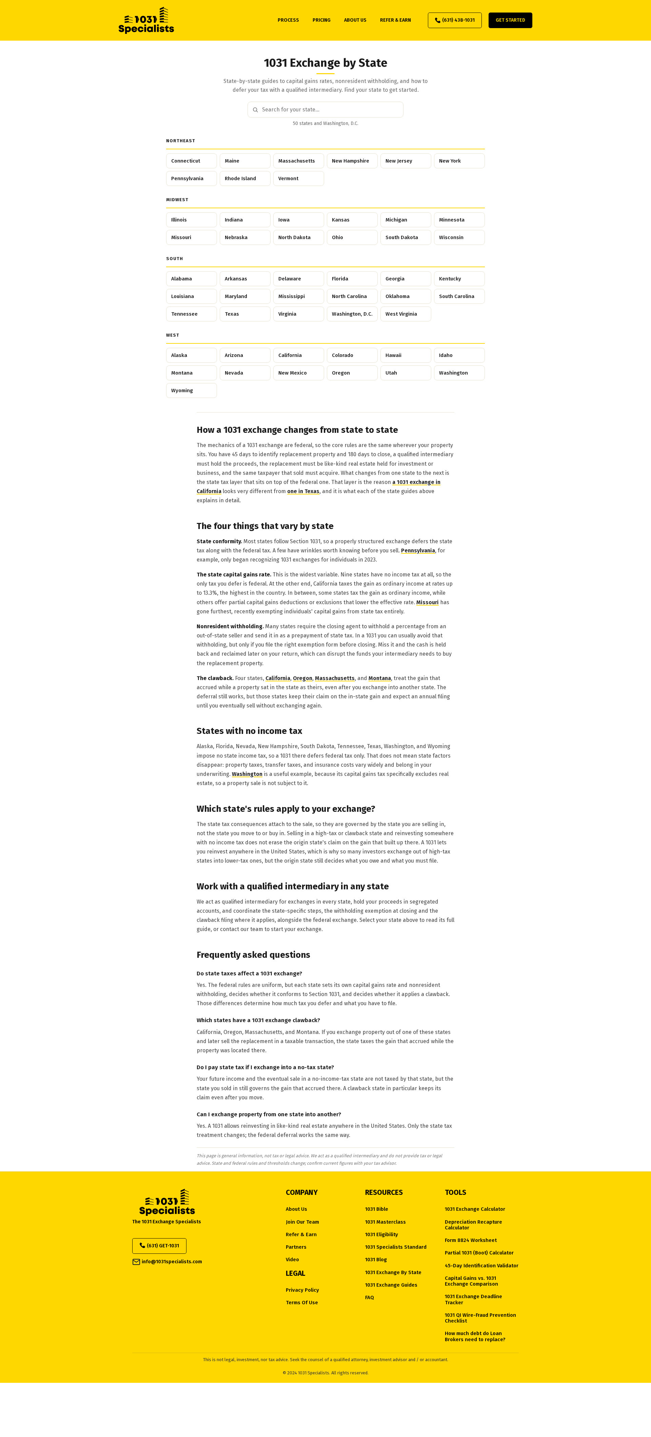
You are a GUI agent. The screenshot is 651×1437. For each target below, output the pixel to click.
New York (450, 161)
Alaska (179, 355)
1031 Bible (376, 1209)
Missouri (181, 237)
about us (355, 20)
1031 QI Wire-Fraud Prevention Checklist (480, 1318)
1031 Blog (376, 1260)
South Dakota (402, 237)
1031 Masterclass (385, 1222)
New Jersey (399, 161)
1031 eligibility (381, 1235)
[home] (146, 20)
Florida (340, 279)
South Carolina (456, 296)
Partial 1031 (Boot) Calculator (479, 1253)
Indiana (234, 220)
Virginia (287, 314)
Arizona (234, 355)
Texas (232, 314)
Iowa (284, 220)
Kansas (341, 220)
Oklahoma (398, 296)
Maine (232, 161)
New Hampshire (350, 161)
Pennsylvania (187, 178)
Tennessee (184, 314)
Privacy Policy (302, 1290)
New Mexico (292, 373)
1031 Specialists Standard (396, 1247)
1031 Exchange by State (393, 1272)
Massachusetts (296, 161)
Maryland (236, 296)
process (288, 20)
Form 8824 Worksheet (471, 1240)
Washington (453, 373)
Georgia (395, 279)
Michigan (396, 220)
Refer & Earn (301, 1235)
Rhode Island (240, 178)
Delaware (289, 279)
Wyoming (182, 390)
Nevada (234, 373)
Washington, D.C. (352, 314)
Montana (182, 373)
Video (292, 1260)
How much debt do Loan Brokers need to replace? (475, 1336)
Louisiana (182, 296)
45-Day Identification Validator (481, 1266)
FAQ (369, 1298)
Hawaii (393, 355)
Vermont (288, 178)
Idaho (446, 355)
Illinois (179, 220)
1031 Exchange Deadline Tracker (473, 1299)
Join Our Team (302, 1222)
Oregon (341, 373)
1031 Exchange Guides (391, 1285)
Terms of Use (302, 1303)
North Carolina (349, 296)
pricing (322, 20)
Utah (391, 373)
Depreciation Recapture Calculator (473, 1225)
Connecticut (185, 161)
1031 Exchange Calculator (475, 1209)
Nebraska (236, 237)
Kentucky (450, 279)
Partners (296, 1247)
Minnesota (452, 220)
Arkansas (236, 279)
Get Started (510, 20)
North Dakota (294, 237)
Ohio (337, 237)
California (290, 355)
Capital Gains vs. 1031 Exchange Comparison (471, 1281)
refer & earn (395, 20)
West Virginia (401, 314)
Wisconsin (451, 237)
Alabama (181, 279)
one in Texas (303, 491)
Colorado (342, 355)
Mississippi (291, 296)
